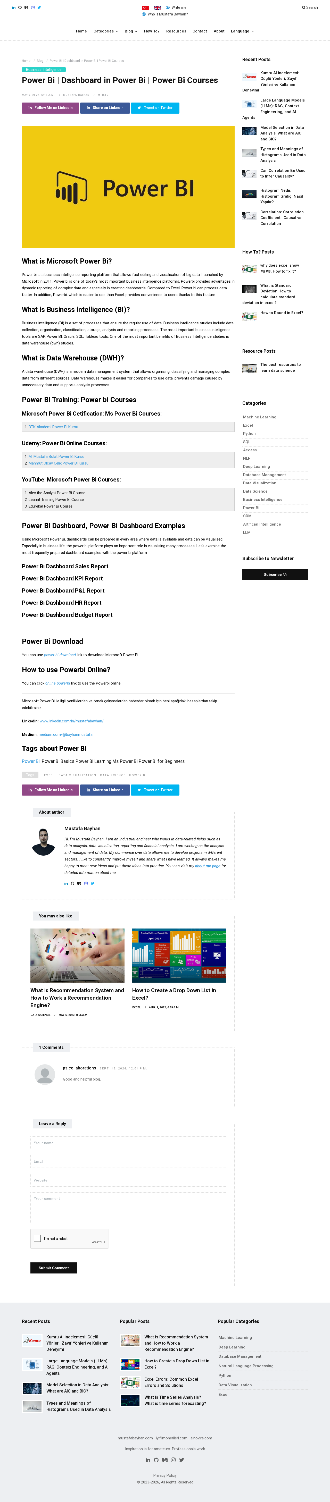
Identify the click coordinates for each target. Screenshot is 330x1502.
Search (312, 7)
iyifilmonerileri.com (171, 1438)
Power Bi (138, 775)
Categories (104, 31)
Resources (176, 31)
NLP (247, 458)
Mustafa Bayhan (82, 828)
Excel (49, 775)
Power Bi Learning (93, 761)
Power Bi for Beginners (162, 761)
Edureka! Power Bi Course (50, 506)
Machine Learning (259, 417)
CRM (247, 516)
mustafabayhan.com (135, 1438)
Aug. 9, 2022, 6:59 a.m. (164, 1007)
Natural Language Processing (246, 1366)
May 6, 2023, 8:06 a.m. (73, 1015)
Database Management (264, 474)
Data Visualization (77, 775)
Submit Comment (54, 1268)
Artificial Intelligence (262, 524)
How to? (152, 31)
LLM (247, 532)
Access (250, 450)
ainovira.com (201, 1438)
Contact (200, 31)
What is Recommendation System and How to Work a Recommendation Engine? (77, 997)
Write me (178, 7)
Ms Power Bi (125, 761)
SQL (246, 442)
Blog (129, 31)
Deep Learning (256, 466)
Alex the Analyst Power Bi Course (57, 493)
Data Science (113, 775)
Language (240, 31)
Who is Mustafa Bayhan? (167, 14)
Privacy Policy (165, 1475)
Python (249, 433)
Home (81, 31)
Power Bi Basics (58, 761)
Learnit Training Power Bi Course (56, 499)
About (219, 31)
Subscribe (273, 574)
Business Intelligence (44, 69)
